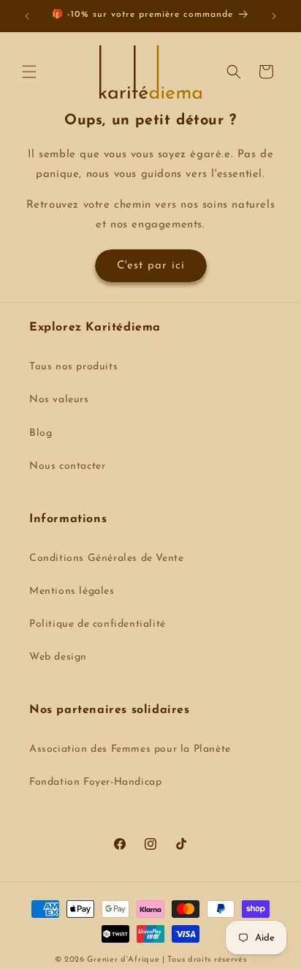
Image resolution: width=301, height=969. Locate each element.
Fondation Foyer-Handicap (95, 782)
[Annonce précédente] (27, 16)
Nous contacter (67, 466)
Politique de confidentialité (97, 624)
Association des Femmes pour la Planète (130, 749)
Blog (40, 433)
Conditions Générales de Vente (106, 558)
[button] (29, 72)
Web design (58, 657)
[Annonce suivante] (274, 16)
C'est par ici (151, 265)
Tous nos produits (73, 366)
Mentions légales (72, 591)
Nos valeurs (59, 399)
